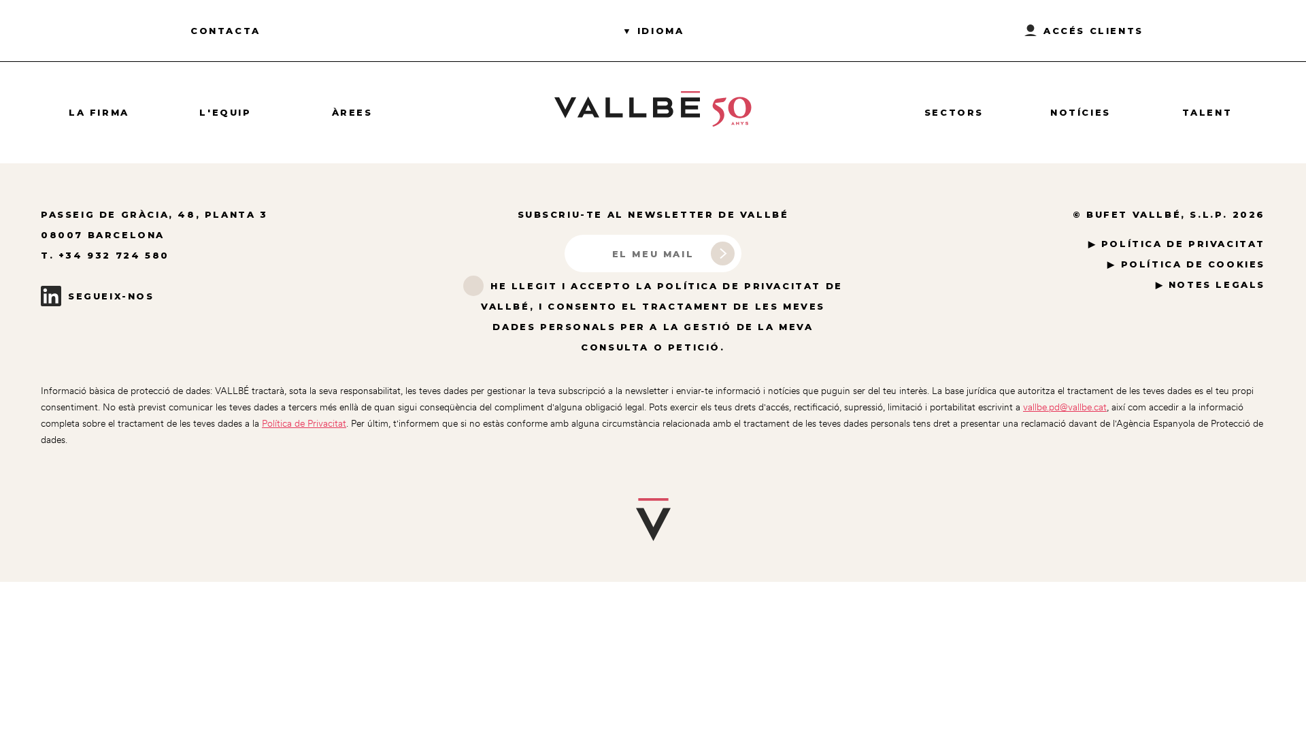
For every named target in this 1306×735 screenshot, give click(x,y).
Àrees (352, 112)
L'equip (225, 112)
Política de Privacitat (304, 423)
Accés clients (1093, 30)
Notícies (1080, 112)
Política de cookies (1193, 264)
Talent (1207, 112)
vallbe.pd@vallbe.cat (1065, 407)
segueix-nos (111, 296)
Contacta (225, 30)
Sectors (954, 112)
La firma (99, 112)
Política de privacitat (1183, 243)
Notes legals (1217, 284)
